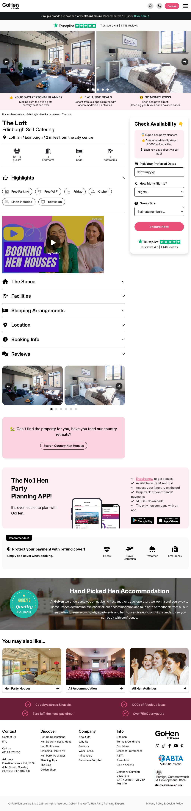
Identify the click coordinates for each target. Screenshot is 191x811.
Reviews (20, 354)
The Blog (45, 764)
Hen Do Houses (49, 746)
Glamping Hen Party (52, 750)
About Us (84, 736)
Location (20, 325)
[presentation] (6, 61)
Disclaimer (123, 746)
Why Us (83, 741)
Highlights (22, 178)
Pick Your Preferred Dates (157, 164)
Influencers (85, 755)
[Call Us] (159, 6)
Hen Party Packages (52, 755)
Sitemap (122, 736)
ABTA (120, 755)
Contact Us (9, 736)
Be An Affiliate (125, 764)
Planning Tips (48, 760)
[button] (150, 6)
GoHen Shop (48, 769)
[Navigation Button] (185, 6)
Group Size (147, 203)
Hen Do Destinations (52, 736)
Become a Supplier (90, 760)
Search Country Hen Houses (63, 445)
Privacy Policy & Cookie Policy (164, 803)
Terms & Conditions (128, 741)
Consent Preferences (129, 750)
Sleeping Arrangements (38, 310)
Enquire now (144, 479)
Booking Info (25, 339)
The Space (23, 281)
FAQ (4, 741)
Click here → (142, 16)
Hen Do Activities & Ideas (55, 741)
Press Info (123, 760)
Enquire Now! (159, 227)
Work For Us (86, 750)
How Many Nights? (153, 183)
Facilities (21, 296)
